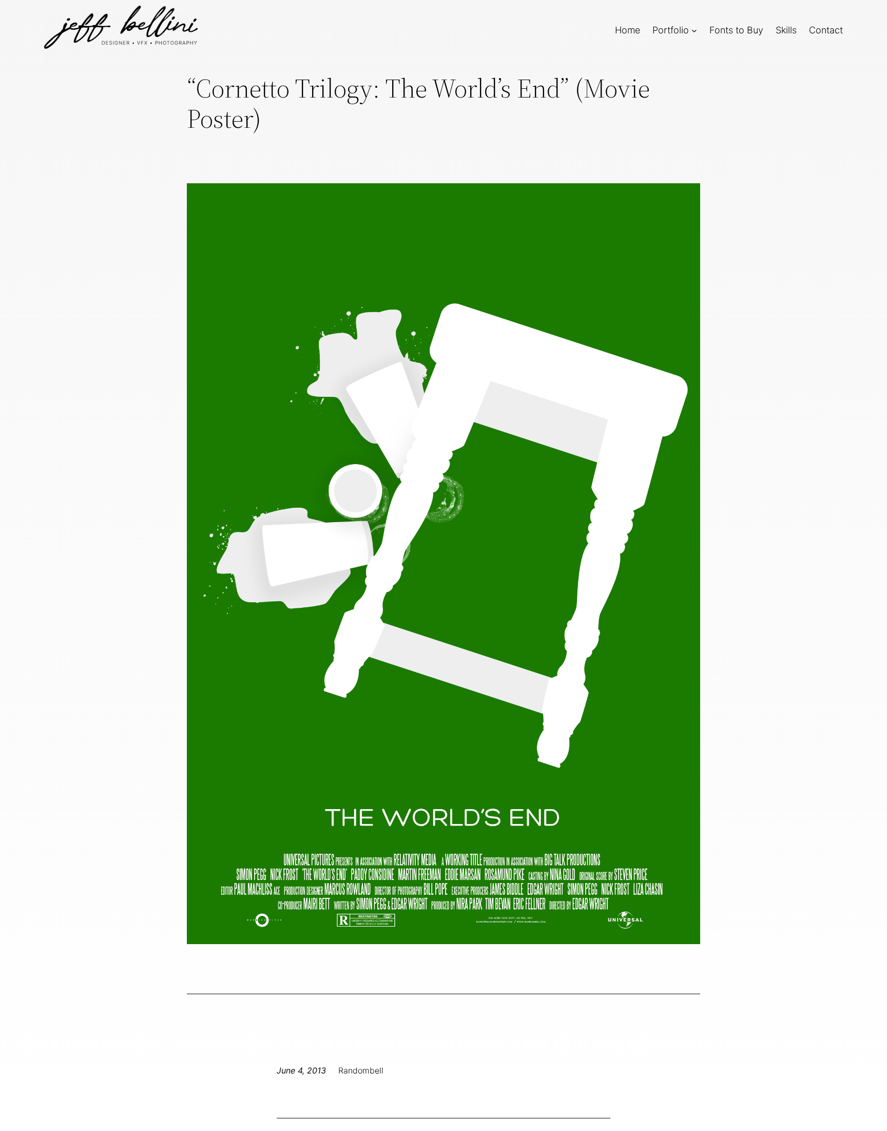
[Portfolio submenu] (694, 30)
